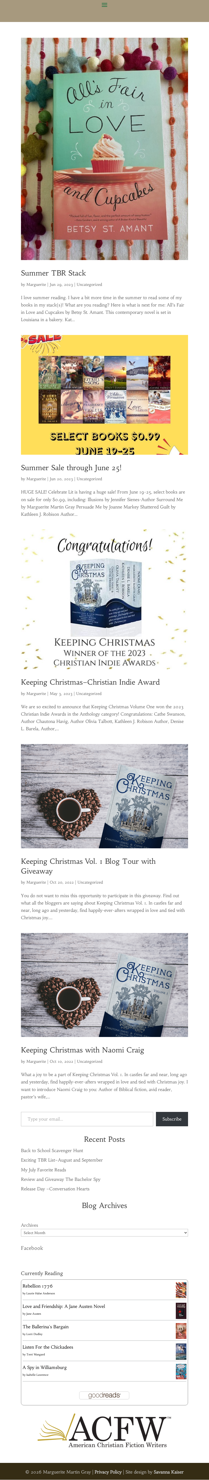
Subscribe (172, 1119)
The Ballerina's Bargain (46, 1326)
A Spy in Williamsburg (45, 1367)
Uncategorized (89, 284)
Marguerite (36, 284)
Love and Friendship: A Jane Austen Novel (64, 1306)
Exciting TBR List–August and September (62, 1160)
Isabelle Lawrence (37, 1375)
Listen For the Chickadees (48, 1347)
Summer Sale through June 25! (71, 467)
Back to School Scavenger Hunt (52, 1150)
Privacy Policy (108, 1472)
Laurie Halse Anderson (40, 1293)
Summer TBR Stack (53, 273)
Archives (29, 1225)
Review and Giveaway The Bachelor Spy (60, 1179)
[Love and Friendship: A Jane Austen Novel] (181, 1318)
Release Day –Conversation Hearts (55, 1188)
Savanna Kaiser (169, 1472)
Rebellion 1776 (38, 1286)
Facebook (32, 1248)
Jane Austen (33, 1313)
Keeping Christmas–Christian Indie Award (90, 682)
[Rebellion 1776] (181, 1296)
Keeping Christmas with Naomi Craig (82, 1050)
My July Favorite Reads (43, 1169)
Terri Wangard (35, 1354)
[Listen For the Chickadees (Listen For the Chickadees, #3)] (181, 1358)
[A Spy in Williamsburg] (181, 1377)
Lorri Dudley (34, 1334)
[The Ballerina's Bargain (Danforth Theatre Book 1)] (181, 1337)
